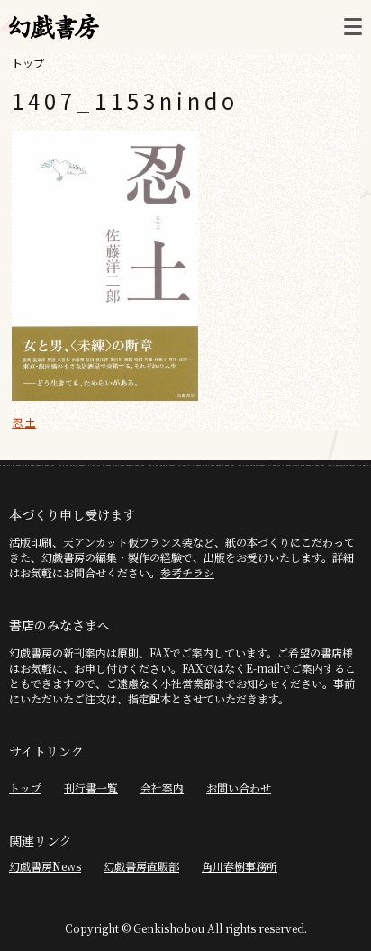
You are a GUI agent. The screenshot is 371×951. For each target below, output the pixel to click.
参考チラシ (187, 572)
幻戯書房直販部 (141, 866)
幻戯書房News (45, 866)
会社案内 (162, 787)
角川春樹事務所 (239, 866)
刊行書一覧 (91, 787)
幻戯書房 (54, 27)
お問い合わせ (238, 787)
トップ (28, 62)
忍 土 (24, 422)
